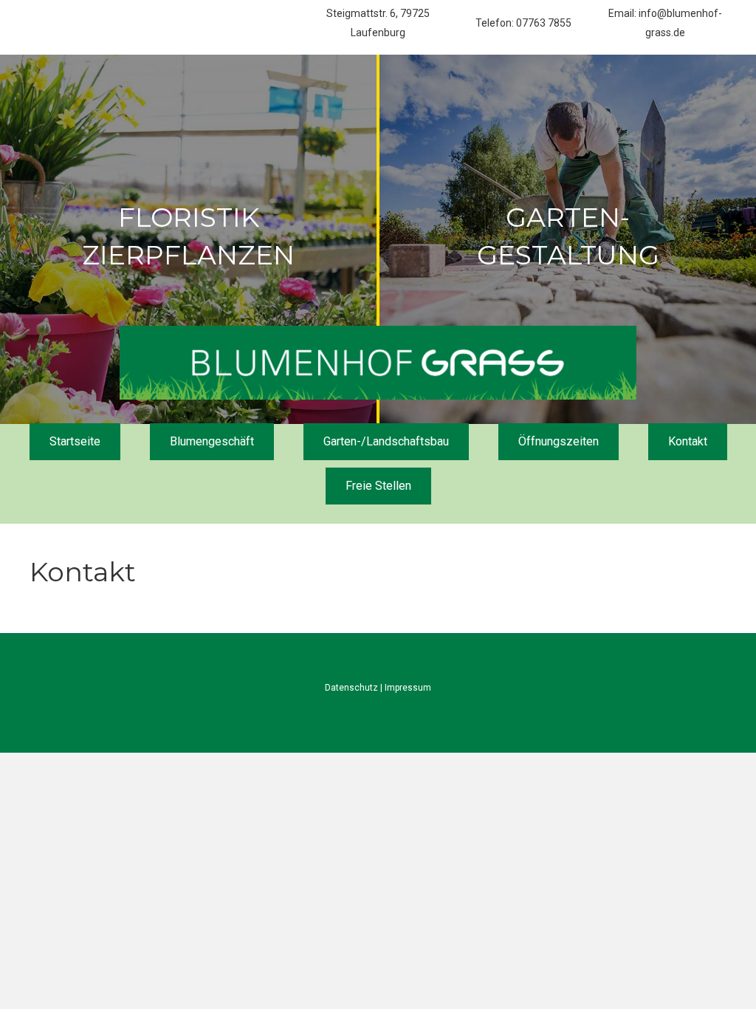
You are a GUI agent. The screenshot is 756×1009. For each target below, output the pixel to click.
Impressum (408, 688)
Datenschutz (351, 688)
